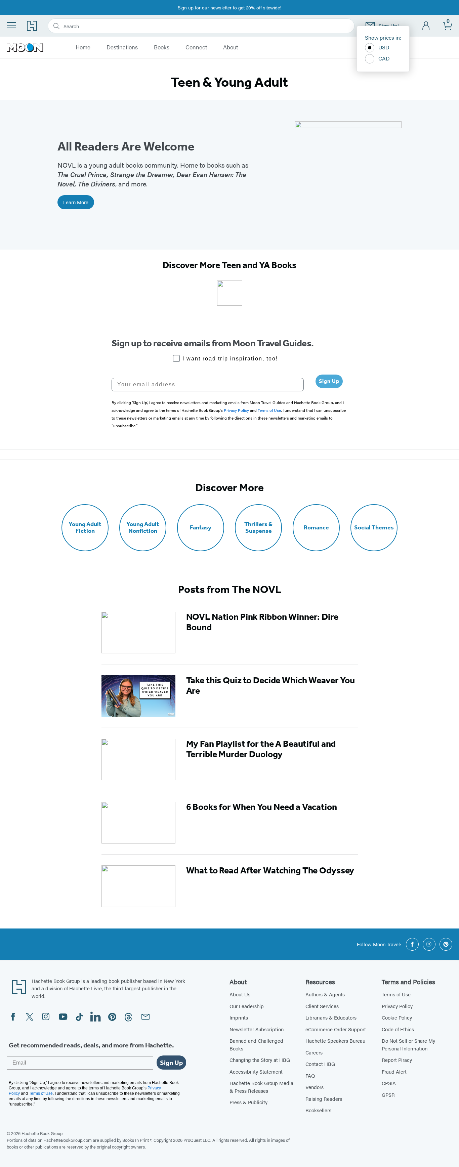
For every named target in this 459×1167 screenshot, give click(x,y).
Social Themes (374, 527)
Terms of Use (396, 994)
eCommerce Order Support (335, 1029)
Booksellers (318, 1110)
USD (383, 47)
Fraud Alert (394, 1071)
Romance (316, 527)
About (230, 47)
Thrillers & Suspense (258, 528)
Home (83, 47)
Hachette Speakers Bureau (335, 1040)
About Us (240, 994)
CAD (384, 58)
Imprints (239, 1017)
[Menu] (11, 25)
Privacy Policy (397, 1005)
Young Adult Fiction (85, 528)
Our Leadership (247, 1005)
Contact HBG (320, 1063)
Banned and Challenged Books (256, 1044)
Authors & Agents (325, 994)
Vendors (314, 1086)
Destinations (122, 47)
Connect (196, 47)
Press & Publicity (248, 1102)
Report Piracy (397, 1059)
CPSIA (389, 1082)
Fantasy (200, 527)
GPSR (388, 1094)
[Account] (426, 26)
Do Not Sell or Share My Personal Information (408, 1044)
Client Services (322, 1005)
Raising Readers (323, 1098)
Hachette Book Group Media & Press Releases (261, 1086)
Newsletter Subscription (257, 1029)
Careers (314, 1052)
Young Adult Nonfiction (142, 528)
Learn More (75, 202)
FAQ (310, 1075)
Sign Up (329, 381)
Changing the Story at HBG (260, 1059)
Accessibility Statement (256, 1071)
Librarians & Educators (331, 1017)
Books (161, 47)
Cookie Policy (397, 1017)
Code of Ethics (398, 1029)
